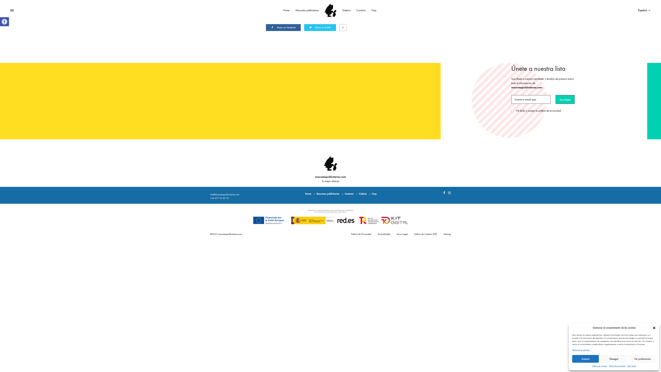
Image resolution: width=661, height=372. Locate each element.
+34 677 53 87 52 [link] (219, 198)
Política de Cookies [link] (599, 366)
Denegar (614, 358)
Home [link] (286, 10)
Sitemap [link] (447, 234)
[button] (654, 328)
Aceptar (585, 358)
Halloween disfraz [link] (503, 354)
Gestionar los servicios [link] (581, 350)
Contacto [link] (361, 10)
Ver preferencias (642, 358)
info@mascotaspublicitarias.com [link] (224, 194)
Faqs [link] (373, 10)
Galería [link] (346, 10)
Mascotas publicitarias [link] (307, 10)
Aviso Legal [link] (631, 366)
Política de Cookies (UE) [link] (425, 234)
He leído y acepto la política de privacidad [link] (538, 110)
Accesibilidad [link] (384, 234)
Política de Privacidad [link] (617, 366)
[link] (4, 21)
